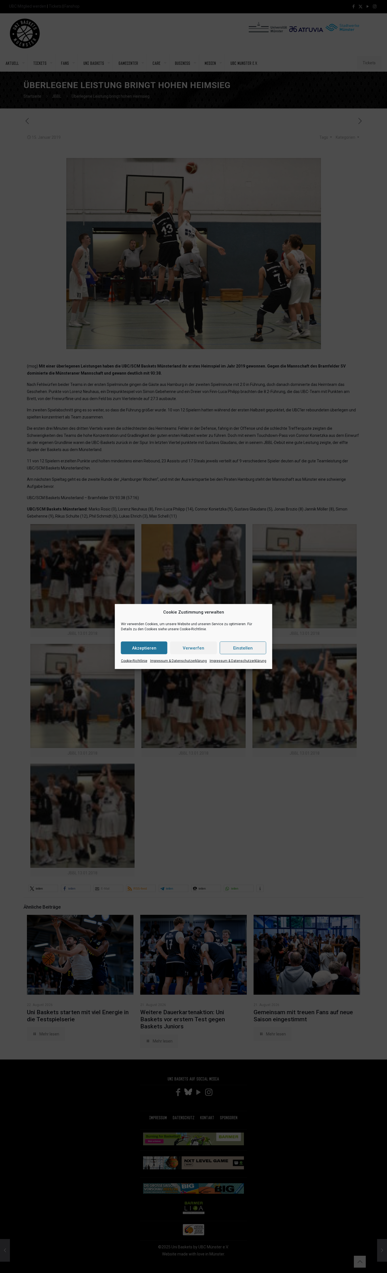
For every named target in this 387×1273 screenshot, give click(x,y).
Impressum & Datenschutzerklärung (178, 661)
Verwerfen (193, 647)
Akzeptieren (144, 647)
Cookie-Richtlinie (134, 661)
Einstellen (243, 647)
